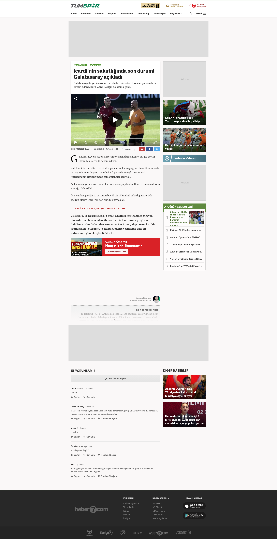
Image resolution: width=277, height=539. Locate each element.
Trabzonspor (159, 14)
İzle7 (158, 533)
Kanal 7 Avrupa (123, 533)
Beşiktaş (112, 14)
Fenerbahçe (127, 14)
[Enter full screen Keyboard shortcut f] (155, 142)
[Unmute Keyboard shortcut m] (106, 142)
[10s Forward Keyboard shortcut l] (96, 142)
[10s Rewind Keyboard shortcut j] (86, 142)
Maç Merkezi (176, 14)
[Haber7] (91, 509)
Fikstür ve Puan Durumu (175, 5)
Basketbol (86, 14)
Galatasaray (143, 14)
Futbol (74, 14)
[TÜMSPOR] (85, 5)
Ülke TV (137, 533)
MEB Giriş (157, 503)
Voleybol (99, 14)
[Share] (75, 98)
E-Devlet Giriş (158, 510)
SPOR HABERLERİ (80, 65)
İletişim (126, 518)
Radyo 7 (106, 533)
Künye (126, 510)
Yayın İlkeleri (129, 507)
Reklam (126, 514)
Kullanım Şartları (131, 503)
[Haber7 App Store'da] (194, 505)
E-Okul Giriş (157, 514)
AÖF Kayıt (157, 507)
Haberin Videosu (185, 158)
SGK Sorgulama (159, 518)
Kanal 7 (89, 533)
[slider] (115, 138)
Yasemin (183, 533)
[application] (115, 120)
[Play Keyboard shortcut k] (76, 142)
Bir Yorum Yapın (117, 379)
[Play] (115, 120)
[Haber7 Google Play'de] (194, 515)
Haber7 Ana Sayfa (197, 6)
